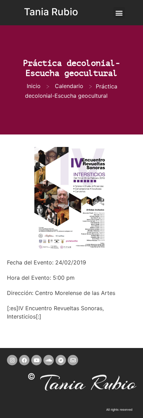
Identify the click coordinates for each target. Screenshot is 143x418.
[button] (119, 12)
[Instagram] (12, 360)
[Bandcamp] (61, 360)
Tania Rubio (51, 12)
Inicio (34, 85)
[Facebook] (24, 360)
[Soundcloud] (48, 360)
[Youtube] (36, 360)
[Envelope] (73, 360)
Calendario (69, 85)
